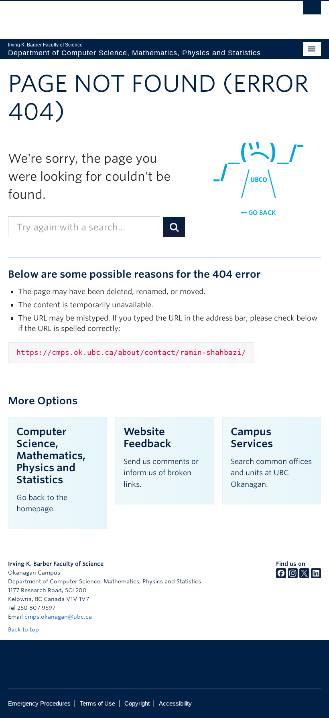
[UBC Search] (312, 10)
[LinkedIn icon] (316, 576)
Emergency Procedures (39, 703)
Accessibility (175, 703)
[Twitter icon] (304, 576)
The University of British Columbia (141, 16)
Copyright (137, 703)
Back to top (24, 629)
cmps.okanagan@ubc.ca (58, 616)
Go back (261, 212)
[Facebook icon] (281, 576)
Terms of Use (97, 703)
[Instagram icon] (293, 576)
